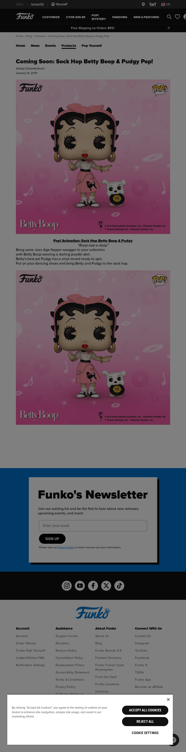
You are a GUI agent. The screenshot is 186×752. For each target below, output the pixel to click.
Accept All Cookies (145, 710)
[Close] (168, 699)
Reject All (145, 721)
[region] (90, 719)
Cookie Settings (145, 733)
